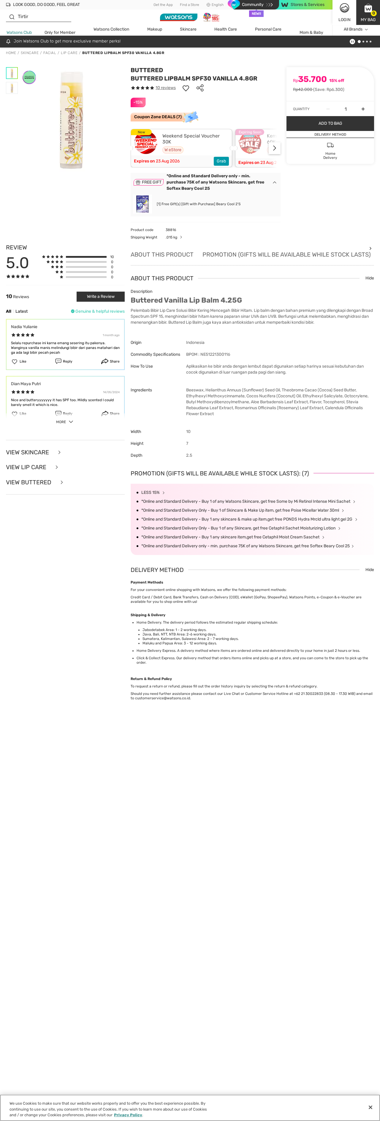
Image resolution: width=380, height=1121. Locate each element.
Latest (21, 311)
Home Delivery (149, 622)
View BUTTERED (29, 482)
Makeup (154, 29)
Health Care (225, 29)
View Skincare (28, 452)
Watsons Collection (111, 29)
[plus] (363, 109)
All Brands (353, 29)
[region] (190, 1108)
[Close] (370, 1107)
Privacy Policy (128, 1115)
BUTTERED (147, 70)
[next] (275, 148)
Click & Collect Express (156, 658)
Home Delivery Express (156, 651)
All (8, 311)
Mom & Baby (311, 32)
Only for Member (60, 32)
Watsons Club (19, 32)
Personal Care (268, 29)
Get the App (163, 5)
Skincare (188, 29)
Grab (221, 161)
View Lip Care (27, 467)
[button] (368, 12)
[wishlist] (185, 87)
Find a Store (189, 5)
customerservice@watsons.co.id (162, 698)
